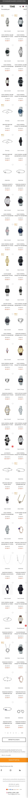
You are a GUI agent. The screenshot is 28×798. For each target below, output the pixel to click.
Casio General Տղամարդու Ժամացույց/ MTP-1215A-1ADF (7, 513)
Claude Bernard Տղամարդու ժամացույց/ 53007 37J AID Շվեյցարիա (21, 633)
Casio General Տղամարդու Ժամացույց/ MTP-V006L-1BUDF (21, 95)
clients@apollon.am (14, 794)
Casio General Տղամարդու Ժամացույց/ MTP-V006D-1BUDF (21, 662)
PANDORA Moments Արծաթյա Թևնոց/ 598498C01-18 (7, 692)
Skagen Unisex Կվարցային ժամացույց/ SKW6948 (7, 304)
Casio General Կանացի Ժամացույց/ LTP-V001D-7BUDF (7, 35)
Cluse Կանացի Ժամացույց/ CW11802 (7, 274)
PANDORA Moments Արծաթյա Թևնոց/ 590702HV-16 (7, 185)
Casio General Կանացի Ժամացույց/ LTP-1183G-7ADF (7, 424)
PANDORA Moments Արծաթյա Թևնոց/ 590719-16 (21, 185)
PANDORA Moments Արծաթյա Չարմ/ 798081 (7, 394)
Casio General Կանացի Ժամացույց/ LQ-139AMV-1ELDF (20, 155)
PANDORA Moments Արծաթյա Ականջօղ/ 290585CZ (21, 722)
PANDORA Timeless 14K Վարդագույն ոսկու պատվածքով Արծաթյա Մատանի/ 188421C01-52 (21, 543)
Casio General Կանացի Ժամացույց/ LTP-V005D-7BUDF (7, 543)
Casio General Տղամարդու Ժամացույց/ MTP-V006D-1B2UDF (21, 215)
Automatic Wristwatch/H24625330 (7, 453)
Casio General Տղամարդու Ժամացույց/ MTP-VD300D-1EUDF (7, 334)
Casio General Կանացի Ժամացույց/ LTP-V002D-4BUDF (7, 244)
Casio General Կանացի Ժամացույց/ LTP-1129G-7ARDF (7, 364)
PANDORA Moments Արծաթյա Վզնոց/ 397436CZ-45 (7, 662)
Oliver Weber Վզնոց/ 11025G (20, 513)
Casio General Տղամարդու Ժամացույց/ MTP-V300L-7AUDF (7, 215)
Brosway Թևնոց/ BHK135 (7, 125)
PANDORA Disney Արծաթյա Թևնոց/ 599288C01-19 (7, 722)
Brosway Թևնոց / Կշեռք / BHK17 (7, 483)
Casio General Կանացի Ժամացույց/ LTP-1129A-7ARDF (21, 65)
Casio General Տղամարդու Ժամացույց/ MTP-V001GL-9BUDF (21, 364)
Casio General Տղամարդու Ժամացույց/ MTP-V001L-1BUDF (21, 274)
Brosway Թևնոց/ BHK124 (7, 155)
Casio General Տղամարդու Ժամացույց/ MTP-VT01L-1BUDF (21, 603)
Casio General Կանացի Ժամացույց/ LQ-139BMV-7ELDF (7, 603)
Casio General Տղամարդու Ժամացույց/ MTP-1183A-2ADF (21, 125)
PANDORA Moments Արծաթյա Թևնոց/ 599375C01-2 (7, 633)
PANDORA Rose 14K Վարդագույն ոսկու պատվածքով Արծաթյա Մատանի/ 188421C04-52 (20, 692)
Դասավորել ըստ (5, 9)
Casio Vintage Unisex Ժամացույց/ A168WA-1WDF (20, 394)
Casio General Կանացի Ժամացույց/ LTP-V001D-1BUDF (21, 304)
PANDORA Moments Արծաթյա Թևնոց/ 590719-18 (21, 483)
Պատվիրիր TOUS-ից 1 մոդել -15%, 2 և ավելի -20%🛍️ (14, 0)
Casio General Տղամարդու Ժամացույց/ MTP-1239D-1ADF (7, 65)
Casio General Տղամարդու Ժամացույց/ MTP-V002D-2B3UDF (21, 244)
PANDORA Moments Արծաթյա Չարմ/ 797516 (20, 334)
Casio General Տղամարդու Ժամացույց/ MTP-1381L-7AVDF (21, 453)
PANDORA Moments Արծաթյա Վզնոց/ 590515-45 (7, 573)
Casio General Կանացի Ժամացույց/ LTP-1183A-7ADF (21, 424)
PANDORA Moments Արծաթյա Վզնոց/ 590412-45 (21, 573)
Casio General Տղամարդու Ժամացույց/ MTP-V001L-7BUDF (21, 35)
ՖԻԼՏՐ (25, 9)
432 (22, 733)
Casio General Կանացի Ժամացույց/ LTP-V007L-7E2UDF (7, 95)
